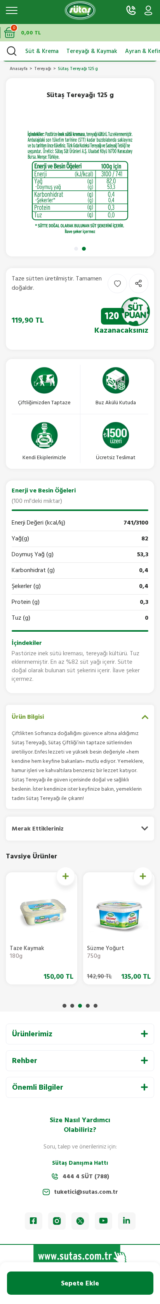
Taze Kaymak (27, 953)
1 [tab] (76, 249)
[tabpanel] (80, 183)
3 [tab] (80, 1006)
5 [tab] (95, 1006)
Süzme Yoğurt (105, 953)
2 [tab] (84, 249)
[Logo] (80, 10)
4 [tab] (88, 1006)
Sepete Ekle (80, 1283)
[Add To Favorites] (117, 283)
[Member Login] (148, 10)
